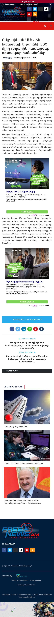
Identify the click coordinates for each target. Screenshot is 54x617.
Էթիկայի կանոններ (26, 585)
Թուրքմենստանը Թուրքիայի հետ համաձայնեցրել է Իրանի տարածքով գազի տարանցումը (27, 345)
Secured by (7, 576)
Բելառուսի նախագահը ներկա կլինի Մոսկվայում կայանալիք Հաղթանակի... (23, 501)
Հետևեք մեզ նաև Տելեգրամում (27, 319)
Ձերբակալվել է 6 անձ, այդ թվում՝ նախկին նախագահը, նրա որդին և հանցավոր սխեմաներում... (27, 359)
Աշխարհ (7, 58)
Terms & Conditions (19, 580)
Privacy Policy (35, 580)
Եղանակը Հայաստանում (16, 426)
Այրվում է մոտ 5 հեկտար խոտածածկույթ (24, 463)
